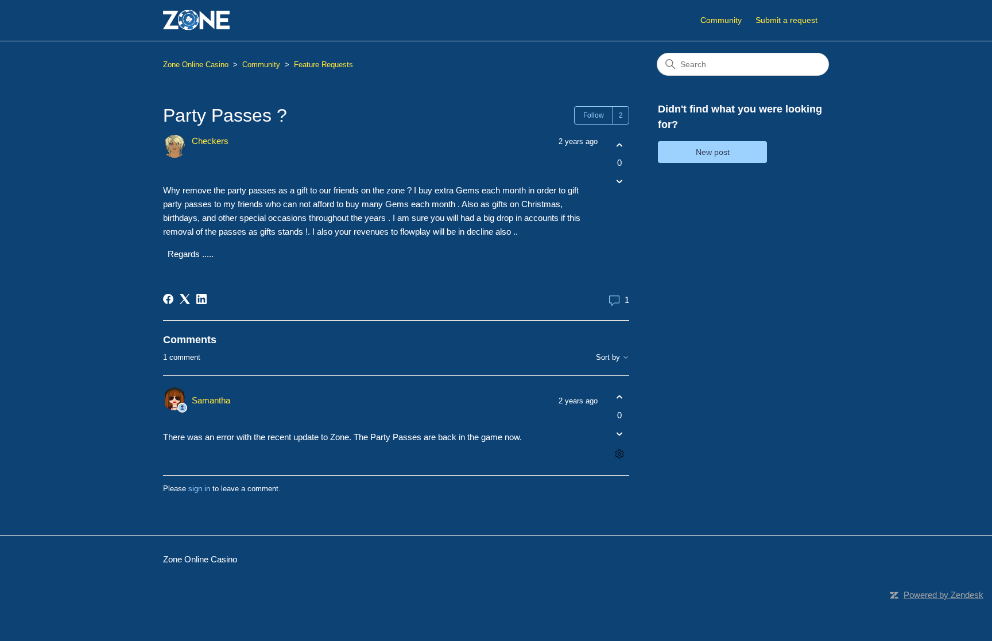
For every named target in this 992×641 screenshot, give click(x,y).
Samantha (211, 400)
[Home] (196, 20)
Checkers (210, 141)
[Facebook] (168, 299)
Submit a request (786, 20)
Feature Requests (323, 64)
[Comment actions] (619, 454)
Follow (593, 115)
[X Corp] (185, 299)
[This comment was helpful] (619, 397)
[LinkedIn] (201, 299)
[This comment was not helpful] (619, 434)
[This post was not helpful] (619, 182)
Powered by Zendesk (943, 595)
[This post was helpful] (619, 145)
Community (721, 20)
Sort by (609, 357)
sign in (199, 488)
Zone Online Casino (195, 64)
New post (713, 152)
